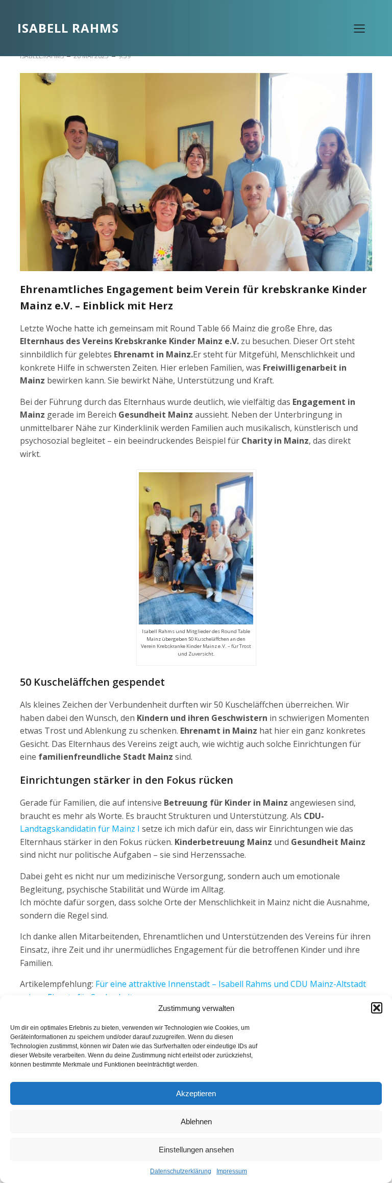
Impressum (231, 1171)
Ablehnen (196, 1121)
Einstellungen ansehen (196, 1149)
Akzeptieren (196, 1093)
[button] (377, 1008)
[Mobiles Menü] (359, 28)
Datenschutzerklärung (180, 1171)
